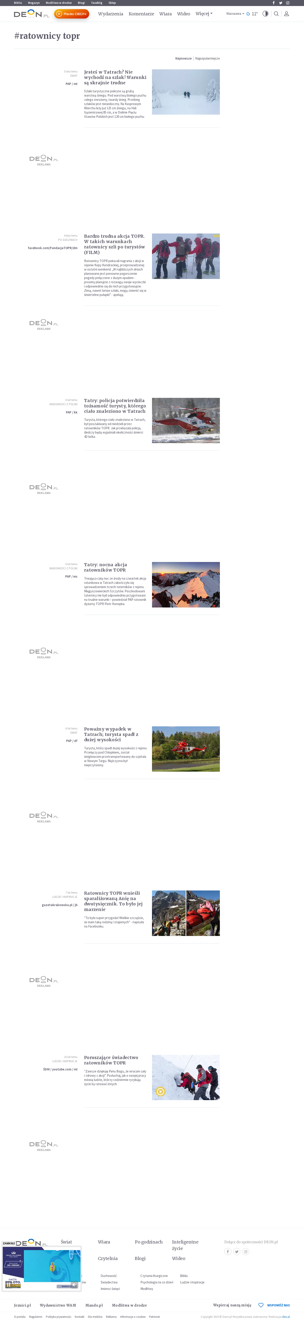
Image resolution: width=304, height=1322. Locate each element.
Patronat (154, 1317)
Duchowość (109, 1276)
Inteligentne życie (185, 1245)
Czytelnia (108, 1258)
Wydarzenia (110, 14)
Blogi (81, 3)
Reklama (111, 1317)
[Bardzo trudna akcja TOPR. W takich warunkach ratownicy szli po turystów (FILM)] (186, 256)
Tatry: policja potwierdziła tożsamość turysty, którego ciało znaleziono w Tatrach (115, 406)
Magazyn (34, 3)
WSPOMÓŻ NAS (278, 1305)
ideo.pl (286, 1317)
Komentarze (141, 14)
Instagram (288, 3)
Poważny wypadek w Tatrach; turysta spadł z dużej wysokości (111, 734)
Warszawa (233, 13)
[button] (265, 13)
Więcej (202, 13)
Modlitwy (146, 1289)
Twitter (280, 3)
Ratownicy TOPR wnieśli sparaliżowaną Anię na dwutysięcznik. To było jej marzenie (113, 901)
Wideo (183, 14)
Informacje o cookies (133, 1317)
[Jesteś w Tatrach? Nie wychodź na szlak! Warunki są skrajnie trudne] (186, 92)
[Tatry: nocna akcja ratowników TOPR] (186, 584)
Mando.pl (94, 1305)
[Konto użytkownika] (286, 13)
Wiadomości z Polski (63, 404)
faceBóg (96, 3)
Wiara (165, 14)
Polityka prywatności (58, 1317)
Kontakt (79, 1317)
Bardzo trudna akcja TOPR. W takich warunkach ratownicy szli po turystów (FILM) (114, 244)
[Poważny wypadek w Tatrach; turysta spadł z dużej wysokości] (186, 749)
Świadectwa (109, 1282)
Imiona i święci (110, 1289)
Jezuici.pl (22, 1305)
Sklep (112, 3)
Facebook (273, 3)
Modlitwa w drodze (59, 3)
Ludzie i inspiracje (64, 897)
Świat (73, 76)
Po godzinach (67, 240)
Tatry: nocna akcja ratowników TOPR (105, 567)
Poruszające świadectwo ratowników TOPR (111, 1060)
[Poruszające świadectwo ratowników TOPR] (186, 1077)
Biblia (18, 3)
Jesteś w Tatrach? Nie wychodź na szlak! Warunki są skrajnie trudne (115, 77)
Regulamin (35, 1317)
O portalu (20, 1317)
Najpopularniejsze (207, 58)
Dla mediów (95, 1317)
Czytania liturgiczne (154, 1276)
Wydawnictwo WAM (58, 1305)
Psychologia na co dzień (156, 1282)
